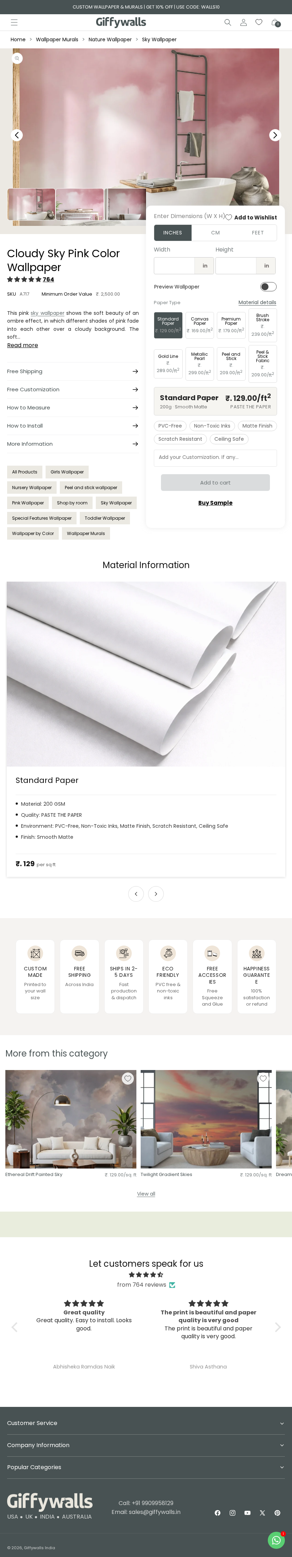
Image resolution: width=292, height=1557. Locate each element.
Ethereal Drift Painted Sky (33, 1175)
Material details (257, 303)
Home (18, 39)
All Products (24, 472)
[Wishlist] (259, 22)
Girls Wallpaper (67, 472)
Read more (22, 345)
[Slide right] (156, 894)
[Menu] (14, 22)
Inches (172, 232)
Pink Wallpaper (28, 503)
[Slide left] (136, 894)
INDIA (47, 1517)
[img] (146, 1275)
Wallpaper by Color (33, 533)
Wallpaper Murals (57, 39)
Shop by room (72, 503)
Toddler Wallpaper (105, 518)
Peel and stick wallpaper (91, 487)
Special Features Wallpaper (42, 518)
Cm (215, 232)
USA (12, 1517)
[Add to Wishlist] (127, 1078)
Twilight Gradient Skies (166, 1175)
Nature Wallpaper (110, 39)
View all (146, 1193)
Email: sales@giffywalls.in (146, 1512)
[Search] (228, 22)
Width (162, 249)
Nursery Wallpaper (32, 487)
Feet (258, 232)
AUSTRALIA (77, 1517)
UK (29, 1517)
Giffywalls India (39, 1548)
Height (224, 249)
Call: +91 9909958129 (146, 1503)
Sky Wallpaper (159, 39)
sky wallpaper (47, 313)
